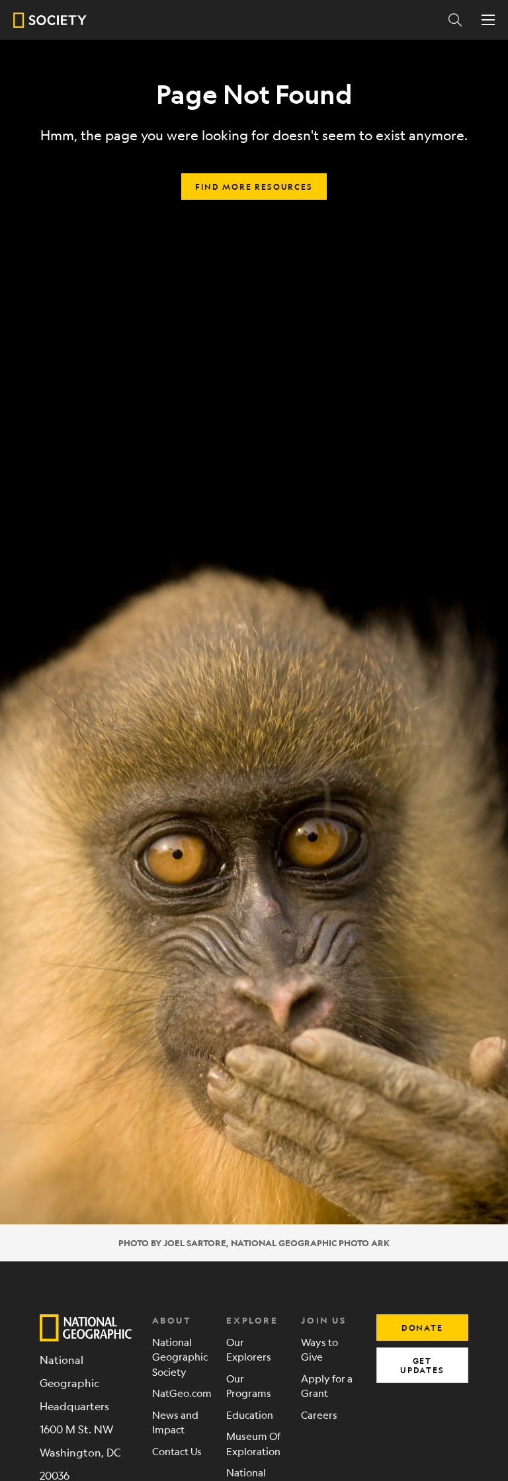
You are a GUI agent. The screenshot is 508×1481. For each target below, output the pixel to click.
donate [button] (422, 1327)
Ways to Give (319, 1349)
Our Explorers (248, 1349)
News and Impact (175, 1422)
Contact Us (177, 1451)
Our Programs (248, 1386)
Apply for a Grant (327, 1386)
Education (249, 1414)
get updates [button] (422, 1365)
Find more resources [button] (253, 186)
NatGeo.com (179, 1392)
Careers (319, 1414)
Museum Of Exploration (253, 1443)
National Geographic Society (179, 1356)
